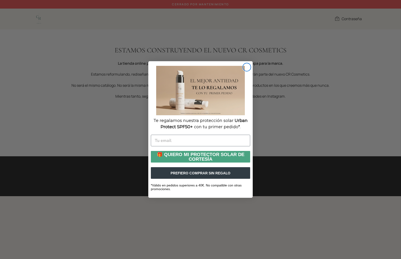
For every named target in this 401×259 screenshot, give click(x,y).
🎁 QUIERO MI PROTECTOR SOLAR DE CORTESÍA (200, 157)
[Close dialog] (247, 67)
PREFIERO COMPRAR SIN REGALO (200, 173)
